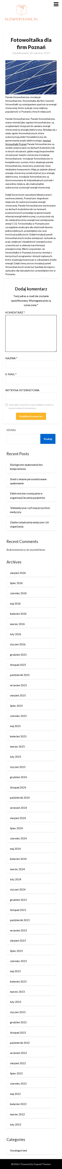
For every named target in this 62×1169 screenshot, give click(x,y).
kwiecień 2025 (18, 736)
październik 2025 (20, 674)
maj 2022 (15, 1093)
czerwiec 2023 (18, 961)
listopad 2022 (18, 1032)
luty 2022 (15, 1124)
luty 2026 (15, 634)
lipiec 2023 (16, 950)
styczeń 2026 (17, 644)
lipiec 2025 (16, 705)
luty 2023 (15, 1001)
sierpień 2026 (18, 572)
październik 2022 (20, 1042)
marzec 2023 (17, 991)
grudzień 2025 (18, 654)
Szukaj (11, 429)
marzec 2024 (17, 869)
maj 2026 (15, 603)
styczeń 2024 (17, 889)
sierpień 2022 (18, 1063)
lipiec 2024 (16, 828)
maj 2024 (15, 848)
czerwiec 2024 (18, 838)
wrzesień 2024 (18, 807)
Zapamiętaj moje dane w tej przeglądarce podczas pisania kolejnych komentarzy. (31, 406)
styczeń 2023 (17, 1012)
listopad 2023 (18, 909)
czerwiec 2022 (18, 1083)
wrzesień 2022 (18, 1052)
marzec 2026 (17, 624)
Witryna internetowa (22, 390)
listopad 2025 (18, 664)
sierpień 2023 (18, 940)
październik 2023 (20, 920)
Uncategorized (18, 1150)
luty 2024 (15, 879)
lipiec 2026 (16, 583)
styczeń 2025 (17, 766)
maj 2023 (15, 971)
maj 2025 (15, 726)
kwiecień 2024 (18, 858)
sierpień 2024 (18, 818)
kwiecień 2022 (18, 1104)
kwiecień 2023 (18, 981)
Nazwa (11, 358)
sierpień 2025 (18, 695)
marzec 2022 (17, 1114)
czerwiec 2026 (18, 593)
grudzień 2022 (18, 1022)
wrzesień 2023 (18, 930)
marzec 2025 (17, 746)
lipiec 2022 (16, 1073)
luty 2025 (15, 756)
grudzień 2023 (18, 899)
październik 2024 (20, 797)
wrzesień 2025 (18, 685)
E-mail (11, 374)
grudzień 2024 (18, 777)
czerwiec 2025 (18, 715)
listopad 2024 (18, 787)
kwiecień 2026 (18, 613)
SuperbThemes (42, 1164)
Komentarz (15, 312)
